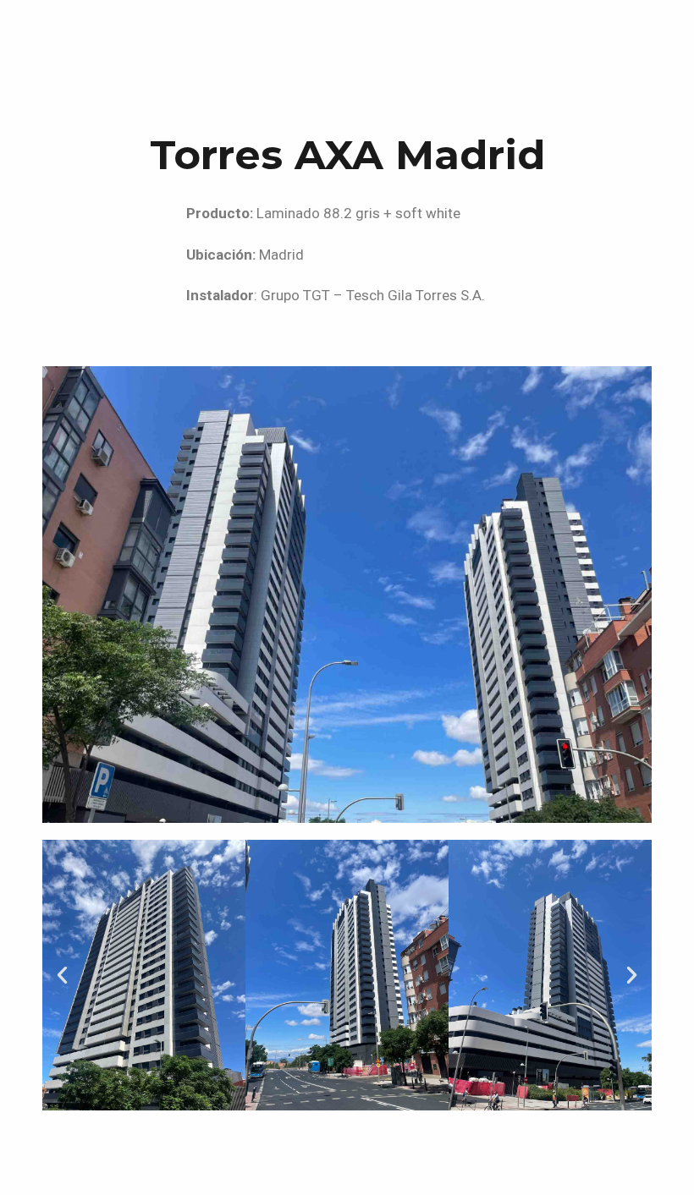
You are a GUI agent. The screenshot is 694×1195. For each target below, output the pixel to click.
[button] (62, 974)
